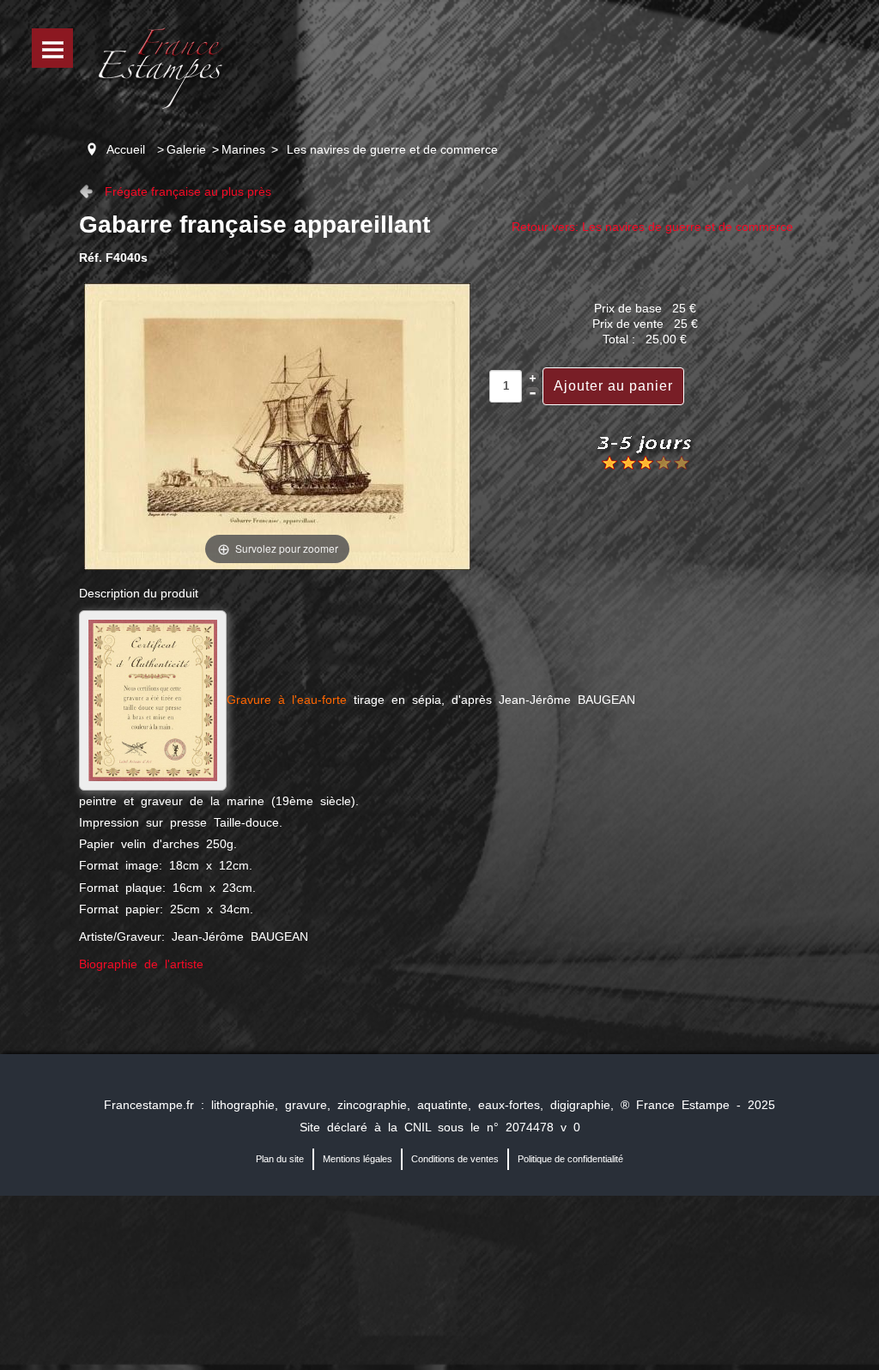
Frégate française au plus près (188, 191)
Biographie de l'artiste (141, 964)
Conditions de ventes (455, 1159)
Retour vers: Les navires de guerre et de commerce (652, 226)
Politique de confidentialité (570, 1159)
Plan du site (280, 1159)
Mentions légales (357, 1159)
